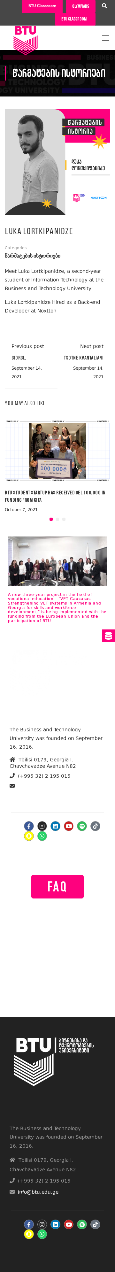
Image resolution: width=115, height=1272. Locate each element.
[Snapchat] (29, 836)
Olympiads (80, 6)
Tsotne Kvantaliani (83, 357)
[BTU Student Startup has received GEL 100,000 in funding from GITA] (57, 450)
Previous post (28, 347)
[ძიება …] (104, 6)
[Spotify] (82, 826)
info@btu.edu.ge (34, 793)
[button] (51, 519)
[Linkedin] (55, 826)
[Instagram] (42, 826)
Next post (91, 347)
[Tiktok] (95, 826)
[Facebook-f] (29, 826)
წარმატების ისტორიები (32, 256)
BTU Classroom (42, 6)
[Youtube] (69, 826)
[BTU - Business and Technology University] (25, 35)
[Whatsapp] (42, 836)
